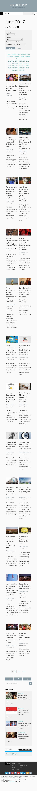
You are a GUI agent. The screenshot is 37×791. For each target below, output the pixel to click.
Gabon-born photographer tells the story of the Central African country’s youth (25, 142)
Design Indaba (12, 781)
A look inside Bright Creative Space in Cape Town (24, 539)
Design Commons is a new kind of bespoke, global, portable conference (24, 243)
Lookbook (21, 721)
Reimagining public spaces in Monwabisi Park (25, 586)
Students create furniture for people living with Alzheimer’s (25, 445)
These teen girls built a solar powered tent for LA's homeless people (11, 192)
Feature (8, 37)
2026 (9, 61)
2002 (13, 70)
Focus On (20, 708)
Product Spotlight (9, 94)
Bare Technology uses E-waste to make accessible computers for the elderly (25, 292)
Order (18, 42)
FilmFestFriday (22, 733)
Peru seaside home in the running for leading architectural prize (10, 542)
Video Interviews (11, 304)
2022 (23, 61)
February (14, 54)
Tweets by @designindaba (13, 754)
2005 (20, 68)
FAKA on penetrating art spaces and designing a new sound (11, 141)
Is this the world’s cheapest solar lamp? (24, 636)
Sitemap (20, 767)
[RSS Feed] (27, 773)
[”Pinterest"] (27, 678)
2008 (9, 68)
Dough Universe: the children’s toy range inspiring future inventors (11, 349)
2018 (16, 63)
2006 (16, 68)
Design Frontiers (11, 357)
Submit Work (23, 765)
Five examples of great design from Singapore (23, 712)
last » (24, 672)
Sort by (8, 42)
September (16, 56)
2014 (9, 65)
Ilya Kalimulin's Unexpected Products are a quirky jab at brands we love (24, 349)
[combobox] (28, 13)
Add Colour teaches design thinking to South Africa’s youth (24, 191)
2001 (16, 70)
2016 (23, 63)
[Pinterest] (12, 773)
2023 (20, 61)
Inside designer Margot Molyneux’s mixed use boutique (24, 397)
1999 (20, 70)
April (22, 54)
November (27, 56)
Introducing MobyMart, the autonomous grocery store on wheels (12, 637)
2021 (27, 61)
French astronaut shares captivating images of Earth (12, 241)
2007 (13, 68)
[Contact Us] (30, 773)
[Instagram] (15, 773)
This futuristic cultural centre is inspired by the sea (25, 490)
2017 (20, 63)
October (22, 56)
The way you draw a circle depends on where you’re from (10, 397)
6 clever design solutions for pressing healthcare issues (18, 698)
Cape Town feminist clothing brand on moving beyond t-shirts (12, 87)
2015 (27, 63)
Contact (20, 763)
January (9, 54)
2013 (13, 65)
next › (19, 672)
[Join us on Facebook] (18, 678)
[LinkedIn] (24, 773)
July (8, 56)
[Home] (18, 5)
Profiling (8, 149)
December (18, 59)
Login (13, 767)
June (28, 54)
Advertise (15, 765)
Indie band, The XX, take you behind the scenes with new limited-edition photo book (12, 589)
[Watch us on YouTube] (18, 773)
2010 (23, 65)
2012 (16, 65)
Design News (23, 98)
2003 (27, 68)
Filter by (8, 32)
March (18, 54)
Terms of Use (15, 769)
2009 (27, 65)
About (14, 763)
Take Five (20, 693)
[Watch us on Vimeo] (21, 773)
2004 (23, 68)
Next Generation (25, 452)
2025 (13, 61)
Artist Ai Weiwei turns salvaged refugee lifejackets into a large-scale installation (25, 89)
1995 (23, 70)
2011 (20, 65)
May (25, 54)
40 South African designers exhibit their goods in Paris (12, 490)
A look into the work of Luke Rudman (24, 724)
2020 (9, 63)
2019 (13, 63)
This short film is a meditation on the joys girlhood (24, 736)
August (11, 56)
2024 (16, 61)
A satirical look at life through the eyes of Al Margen (11, 445)
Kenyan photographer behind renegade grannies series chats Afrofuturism (11, 294)
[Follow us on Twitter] (9, 678)
